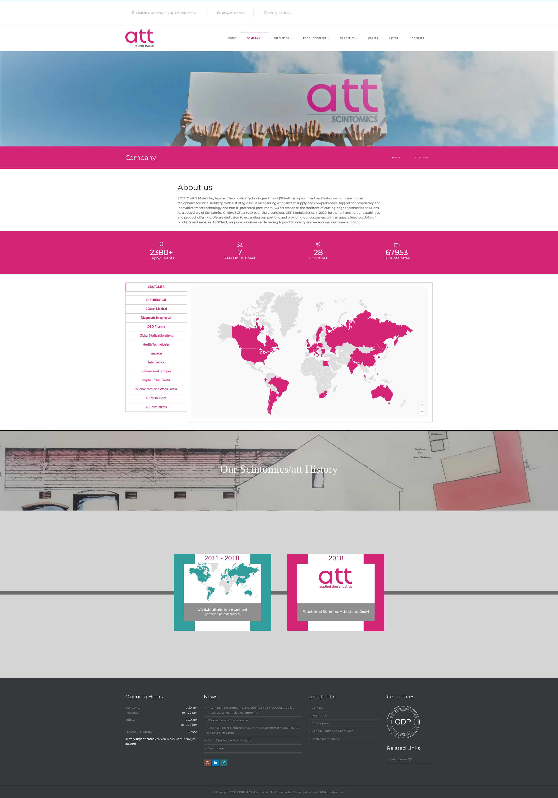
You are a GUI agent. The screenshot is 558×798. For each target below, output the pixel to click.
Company (253, 38)
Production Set (314, 38)
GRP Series (347, 38)
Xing (223, 762)
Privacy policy (321, 723)
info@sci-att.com (236, 13)
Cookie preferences (325, 739)
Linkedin (215, 762)
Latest (393, 38)
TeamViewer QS (401, 759)
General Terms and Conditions (332, 730)
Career (373, 38)
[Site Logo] (139, 38)
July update (216, 748)
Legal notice (320, 715)
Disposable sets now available (228, 720)
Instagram (207, 762)
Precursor (281, 38)
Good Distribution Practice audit (229, 740)
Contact (418, 38)
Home (232, 38)
